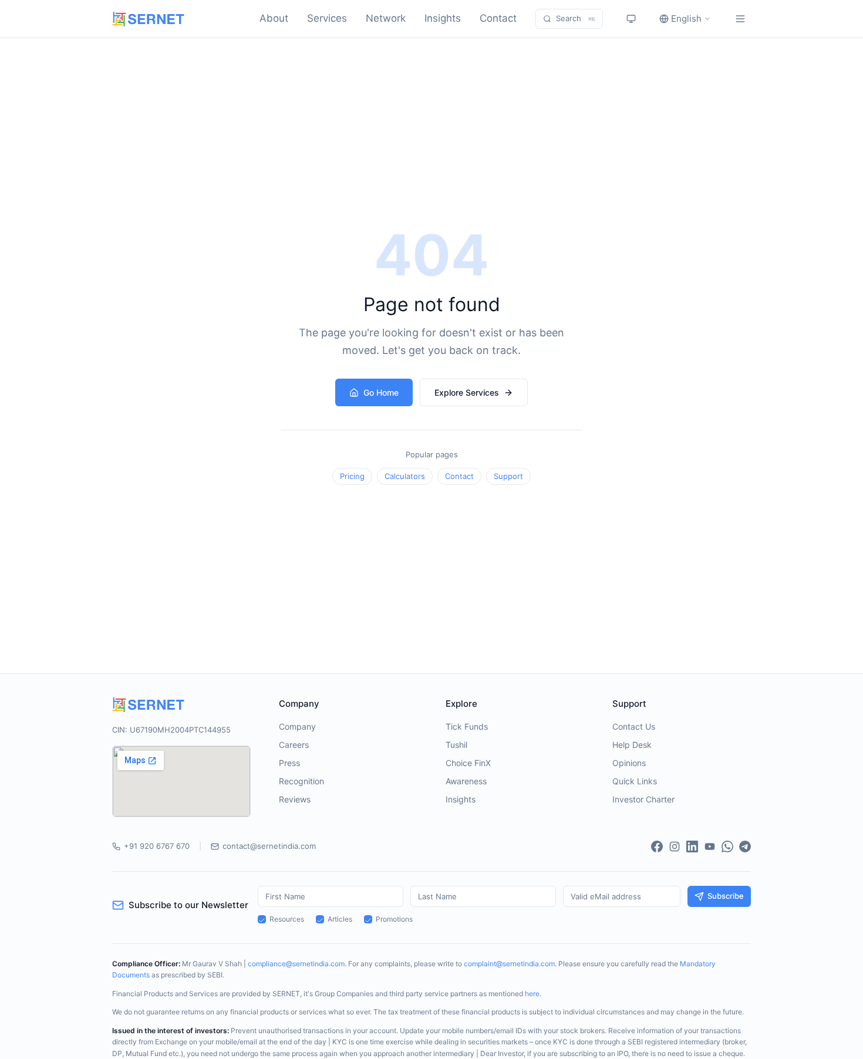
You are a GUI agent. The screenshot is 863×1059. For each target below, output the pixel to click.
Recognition (301, 781)
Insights (442, 18)
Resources (286, 919)
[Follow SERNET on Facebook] (657, 846)
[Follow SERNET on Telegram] (745, 846)
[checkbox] (262, 919)
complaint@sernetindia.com (509, 963)
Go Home (381, 392)
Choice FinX (468, 763)
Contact (498, 18)
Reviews (295, 799)
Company (297, 726)
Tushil (456, 745)
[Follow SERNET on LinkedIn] (692, 846)
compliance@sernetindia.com (296, 963)
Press (289, 763)
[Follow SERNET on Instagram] (674, 846)
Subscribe (725, 896)
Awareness (466, 781)
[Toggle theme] (631, 18)
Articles (340, 919)
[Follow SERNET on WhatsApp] (727, 846)
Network (386, 18)
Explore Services (466, 392)
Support (508, 476)
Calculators (405, 476)
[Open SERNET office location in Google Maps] (181, 781)
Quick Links (634, 781)
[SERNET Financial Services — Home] (148, 19)
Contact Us (633, 726)
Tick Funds (467, 726)
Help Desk (632, 745)
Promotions (394, 919)
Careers (294, 745)
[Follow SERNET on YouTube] (710, 846)
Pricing (352, 476)
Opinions (629, 763)
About (273, 18)
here (532, 993)
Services (327, 18)
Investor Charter (643, 799)
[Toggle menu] (740, 18)
